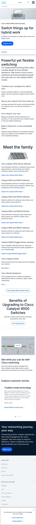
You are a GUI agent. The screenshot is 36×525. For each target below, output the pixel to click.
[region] (18, 516)
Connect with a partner (7, 475)
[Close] (33, 510)
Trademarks (4, 504)
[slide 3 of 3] (20, 416)
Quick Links (5, 460)
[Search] (28, 2)
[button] (18, 345)
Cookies (3, 500)
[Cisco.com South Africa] (3, 2)
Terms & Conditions (6, 493)
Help (2, 489)
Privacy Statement (6, 496)
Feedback (4, 485)
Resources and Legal (8, 482)
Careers (3, 471)
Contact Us (4, 467)
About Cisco (4, 464)
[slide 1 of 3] (15, 416)
